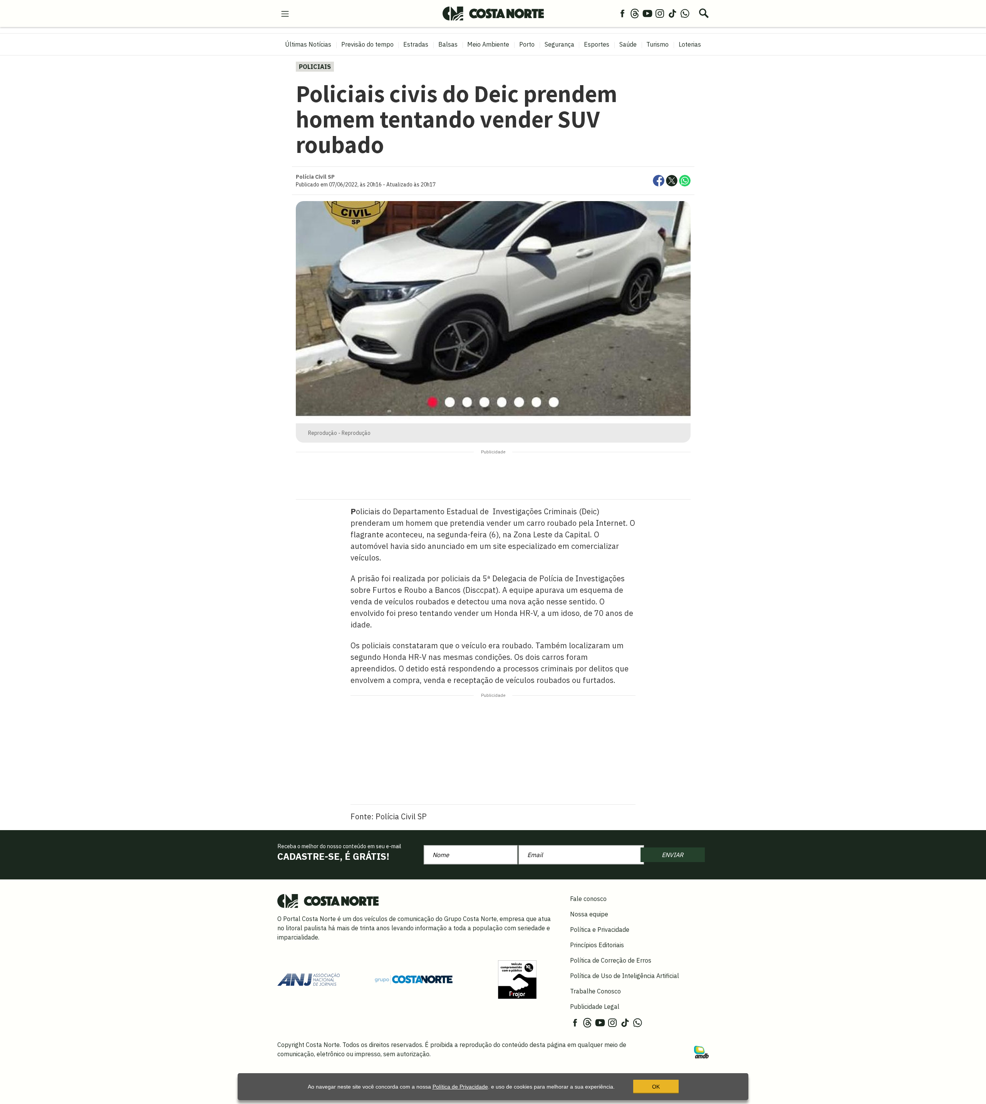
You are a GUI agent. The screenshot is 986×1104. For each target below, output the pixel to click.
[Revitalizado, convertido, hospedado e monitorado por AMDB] (701, 1051)
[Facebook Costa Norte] (622, 13)
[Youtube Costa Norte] (647, 13)
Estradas (415, 44)
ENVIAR (672, 855)
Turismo (657, 44)
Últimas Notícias (308, 44)
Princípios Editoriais (597, 945)
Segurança (559, 44)
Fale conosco (588, 899)
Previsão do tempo (367, 44)
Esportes (596, 44)
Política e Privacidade (599, 929)
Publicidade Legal (594, 1006)
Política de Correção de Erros (610, 960)
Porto (527, 44)
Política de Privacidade (460, 1087)
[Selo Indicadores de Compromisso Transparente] (517, 979)
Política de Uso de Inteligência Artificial (624, 976)
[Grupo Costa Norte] (414, 979)
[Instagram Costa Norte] (660, 13)
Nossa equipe (589, 914)
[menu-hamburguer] (285, 13)
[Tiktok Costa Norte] (672, 13)
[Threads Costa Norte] (635, 13)
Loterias (690, 44)
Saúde (628, 44)
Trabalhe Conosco (595, 991)
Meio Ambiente (488, 44)
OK (656, 1087)
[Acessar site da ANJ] (308, 979)
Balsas (448, 44)
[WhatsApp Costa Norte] (685, 13)
